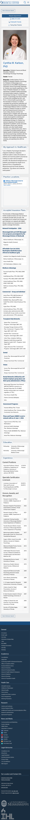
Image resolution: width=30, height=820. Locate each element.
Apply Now (4, 659)
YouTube (5, 735)
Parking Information (6, 645)
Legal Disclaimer (5, 755)
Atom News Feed (7, 743)
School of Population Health (8, 678)
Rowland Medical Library (7, 666)
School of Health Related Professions (10, 672)
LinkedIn (5, 739)
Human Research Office (7, 708)
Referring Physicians (6, 698)
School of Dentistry (6, 668)
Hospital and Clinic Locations (8, 694)
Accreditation (4, 657)
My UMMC (3, 643)
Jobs (2, 641)
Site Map (3, 647)
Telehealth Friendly (16, 22)
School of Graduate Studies (8, 670)
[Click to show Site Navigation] (28, 2)
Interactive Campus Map (7, 639)
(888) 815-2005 (16, 19)
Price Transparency (6, 696)
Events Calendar (5, 724)
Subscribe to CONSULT (7, 728)
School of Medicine (6, 674)
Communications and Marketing (9, 722)
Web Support (4, 763)
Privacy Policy (4, 759)
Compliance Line (5, 751)
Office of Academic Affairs (7, 663)
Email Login (4, 635)
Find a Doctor (4, 692)
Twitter (5, 732)
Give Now (3, 637)
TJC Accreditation (5, 761)
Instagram (6, 737)
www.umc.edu (4, 787)
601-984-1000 (15, 791)
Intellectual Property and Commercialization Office (13, 710)
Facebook (5, 730)
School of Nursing (5, 676)
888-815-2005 (16, 793)
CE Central (4, 633)
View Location (6, 185)
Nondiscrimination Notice (7, 757)
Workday (3, 649)
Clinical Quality (5, 690)
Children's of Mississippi (7, 688)
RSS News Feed (7, 741)
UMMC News (4, 726)
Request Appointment (15, 16)
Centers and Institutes (6, 706)
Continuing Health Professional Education (11, 661)
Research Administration (7, 712)
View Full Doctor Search (8, 10)
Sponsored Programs (6, 714)
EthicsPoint (4, 753)
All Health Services (5, 686)
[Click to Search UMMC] (24, 2)
